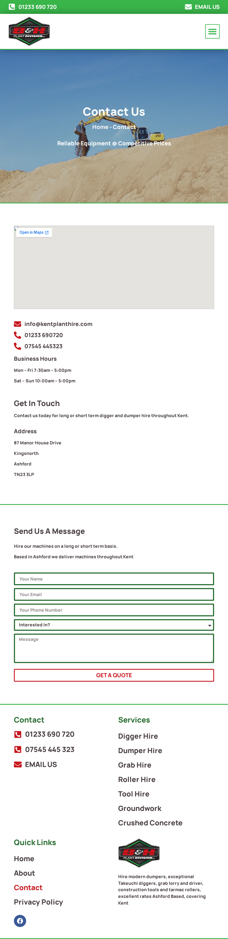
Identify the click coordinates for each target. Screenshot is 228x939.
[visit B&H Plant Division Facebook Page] (20, 921)
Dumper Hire (140, 750)
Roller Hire (137, 779)
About (24, 873)
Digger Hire (138, 736)
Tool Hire (134, 794)
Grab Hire (135, 765)
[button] (212, 31)
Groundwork (139, 808)
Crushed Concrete (150, 823)
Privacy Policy (38, 902)
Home (100, 127)
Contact (28, 887)
